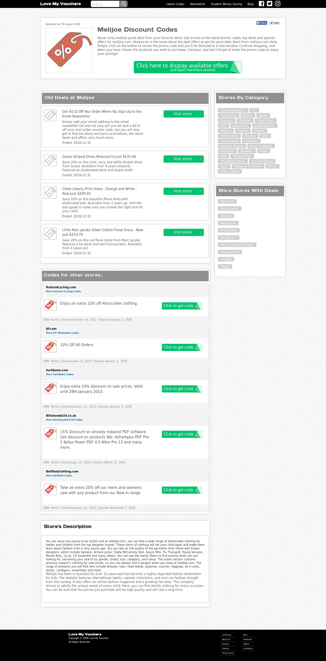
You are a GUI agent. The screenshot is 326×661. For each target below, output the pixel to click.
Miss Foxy (227, 201)
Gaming (250, 136)
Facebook (247, 639)
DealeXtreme (230, 208)
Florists (259, 131)
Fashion (226, 131)
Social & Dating (262, 161)
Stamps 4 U (229, 237)
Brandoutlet (229, 230)
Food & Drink (229, 136)
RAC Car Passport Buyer (237, 245)
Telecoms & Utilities (248, 166)
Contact (225, 644)
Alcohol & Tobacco (233, 110)
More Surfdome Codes (59, 374)
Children (245, 120)
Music (263, 151)
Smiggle (226, 259)
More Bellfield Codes (59, 475)
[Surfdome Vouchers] (50, 388)
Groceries (251, 141)
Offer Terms (51, 319)
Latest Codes (175, 4)
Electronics (240, 125)
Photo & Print (242, 156)
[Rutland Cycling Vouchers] (50, 305)
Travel (272, 166)
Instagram (248, 648)
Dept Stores (265, 120)
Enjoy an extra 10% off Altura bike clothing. (99, 303)
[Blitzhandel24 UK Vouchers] (50, 433)
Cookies (225, 648)
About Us (226, 639)
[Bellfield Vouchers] (50, 489)
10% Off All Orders (76, 344)
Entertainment (265, 125)
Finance (243, 131)
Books (263, 115)
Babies (247, 115)
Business (227, 120)
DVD (224, 125)
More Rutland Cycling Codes (63, 291)
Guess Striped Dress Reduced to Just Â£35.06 (99, 156)
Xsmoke (226, 216)
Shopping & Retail (233, 161)
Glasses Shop (230, 252)
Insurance (227, 151)
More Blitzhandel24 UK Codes (64, 419)
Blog (251, 4)
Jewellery (247, 151)
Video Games (230, 171)
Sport (224, 166)
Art (254, 110)
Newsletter (197, 4)
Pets (223, 156)
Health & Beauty (232, 146)
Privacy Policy (228, 653)
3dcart (225, 266)
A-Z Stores (226, 635)
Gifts (265, 136)
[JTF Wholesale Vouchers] (50, 346)
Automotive (229, 115)
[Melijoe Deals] (50, 115)
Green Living (229, 141)
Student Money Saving (226, 4)
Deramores (228, 223)
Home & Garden (261, 146)
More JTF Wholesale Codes (62, 332)
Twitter (246, 644)
